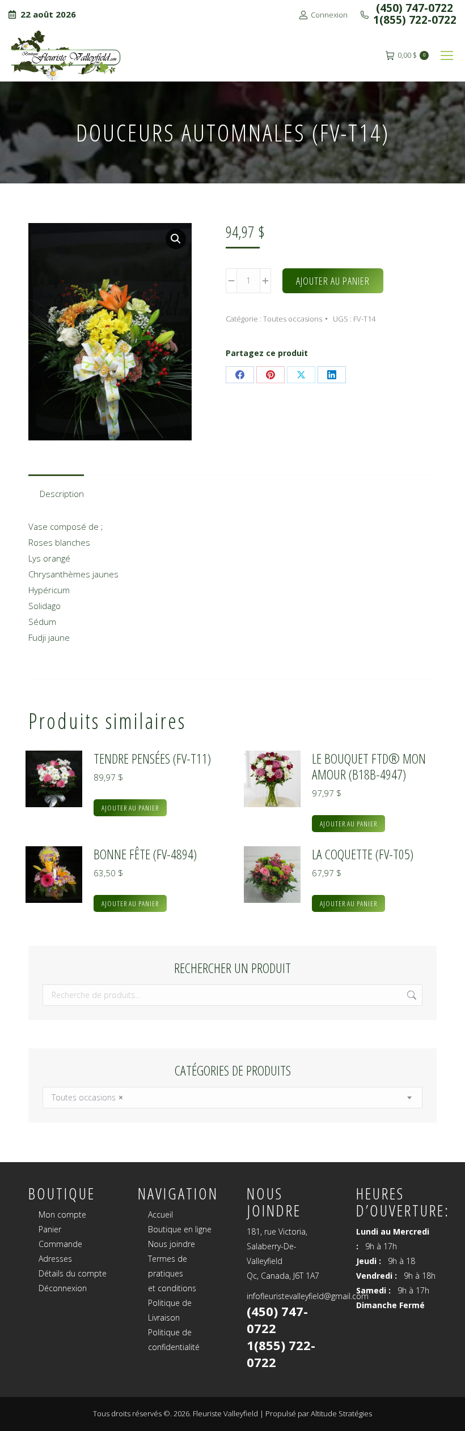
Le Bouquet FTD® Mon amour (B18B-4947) (369, 766)
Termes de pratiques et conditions (172, 1273)
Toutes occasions (292, 319)
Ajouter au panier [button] (130, 808)
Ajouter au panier (333, 281)
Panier (50, 1229)
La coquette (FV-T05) (362, 854)
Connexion (329, 15)
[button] (176, 239)
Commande (60, 1244)
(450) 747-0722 (413, 8)
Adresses (55, 1258)
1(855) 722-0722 (414, 19)
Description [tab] (62, 493)
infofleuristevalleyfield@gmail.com (308, 1296)
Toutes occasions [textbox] (87, 1097)
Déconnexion (63, 1288)
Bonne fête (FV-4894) (145, 854)
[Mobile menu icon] (447, 55)
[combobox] (232, 1097)
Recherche (410, 995)
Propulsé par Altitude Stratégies (318, 1413)
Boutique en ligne (180, 1229)
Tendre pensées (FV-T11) (152, 758)
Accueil (160, 1214)
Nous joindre (171, 1244)
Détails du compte (73, 1273)
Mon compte (62, 1214)
